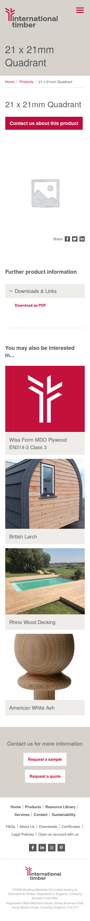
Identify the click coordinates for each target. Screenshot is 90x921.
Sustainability (64, 814)
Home (9, 81)
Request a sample (45, 759)
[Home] (31, 17)
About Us (27, 826)
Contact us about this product (44, 123)
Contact (41, 814)
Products (27, 81)
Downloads (48, 826)
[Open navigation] (80, 10)
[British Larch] (45, 494)
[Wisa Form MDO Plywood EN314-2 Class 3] (45, 399)
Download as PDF (30, 305)
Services (22, 814)
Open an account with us (58, 834)
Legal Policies (23, 834)
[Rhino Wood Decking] (45, 581)
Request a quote (45, 776)
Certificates (71, 826)
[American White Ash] (45, 667)
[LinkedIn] (42, 847)
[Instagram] (52, 847)
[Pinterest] (61, 847)
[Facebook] (32, 847)
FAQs (10, 826)
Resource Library (60, 807)
